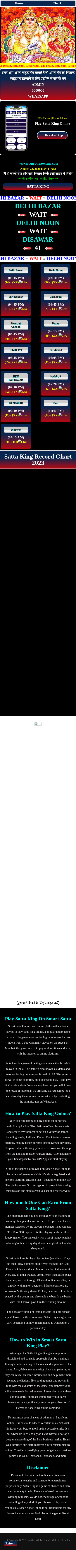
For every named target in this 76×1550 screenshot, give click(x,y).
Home (19, 3)
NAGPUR (55, 376)
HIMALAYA (16, 350)
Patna (55, 323)
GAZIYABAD (16, 403)
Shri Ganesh (15, 296)
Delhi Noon (56, 270)
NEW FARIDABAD (16, 378)
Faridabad (55, 350)
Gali (55, 403)
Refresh (10, 1543)
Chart (57, 3)
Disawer (16, 429)
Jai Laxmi (56, 296)
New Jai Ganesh (16, 325)
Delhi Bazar (16, 270)
